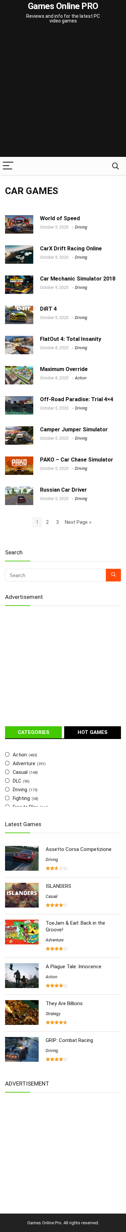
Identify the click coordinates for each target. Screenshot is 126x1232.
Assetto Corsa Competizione (79, 849)
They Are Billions (64, 1003)
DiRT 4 (48, 309)
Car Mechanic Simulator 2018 (77, 278)
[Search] (116, 166)
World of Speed (60, 218)
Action (80, 378)
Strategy (53, 1013)
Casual (20, 772)
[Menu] (8, 166)
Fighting (21, 798)
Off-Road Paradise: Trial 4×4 (76, 399)
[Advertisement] (63, 91)
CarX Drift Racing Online (71, 248)
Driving (81, 227)
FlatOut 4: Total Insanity (70, 339)
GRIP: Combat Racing (69, 1040)
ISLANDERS (58, 886)
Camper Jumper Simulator (74, 429)
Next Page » (78, 522)
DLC (17, 781)
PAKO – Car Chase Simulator (76, 459)
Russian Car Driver (63, 490)
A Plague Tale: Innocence (73, 967)
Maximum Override (64, 369)
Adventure (24, 763)
